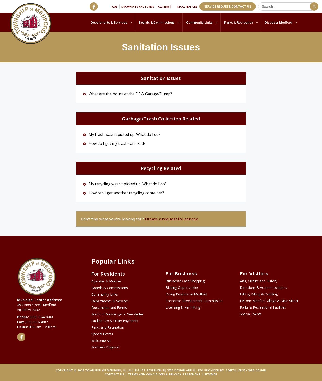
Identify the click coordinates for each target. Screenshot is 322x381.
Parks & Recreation (238, 22)
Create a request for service (171, 219)
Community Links (199, 22)
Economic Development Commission (194, 300)
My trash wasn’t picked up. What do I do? (124, 134)
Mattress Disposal (105, 347)
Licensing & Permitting (183, 307)
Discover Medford (278, 22)
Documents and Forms (137, 6)
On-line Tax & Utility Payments (114, 321)
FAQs (114, 6)
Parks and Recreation (107, 327)
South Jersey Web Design (246, 370)
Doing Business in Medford (186, 294)
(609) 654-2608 (41, 317)
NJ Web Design (174, 370)
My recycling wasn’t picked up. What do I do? (127, 183)
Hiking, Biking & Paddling (259, 294)
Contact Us (114, 374)
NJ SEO (198, 370)
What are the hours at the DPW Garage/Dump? (130, 93)
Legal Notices (187, 6)
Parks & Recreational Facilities (263, 307)
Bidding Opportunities (182, 287)
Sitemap (210, 374)
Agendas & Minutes (106, 281)
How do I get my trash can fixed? (116, 143)
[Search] (314, 6)
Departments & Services (109, 22)
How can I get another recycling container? (126, 192)
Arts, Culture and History (258, 281)
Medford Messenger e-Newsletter (117, 314)
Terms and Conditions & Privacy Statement (164, 374)
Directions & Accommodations (263, 287)
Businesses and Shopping (185, 281)
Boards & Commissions (157, 22)
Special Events (102, 334)
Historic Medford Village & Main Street (269, 300)
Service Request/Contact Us (227, 6)
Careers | (164, 6)
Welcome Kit (101, 340)
